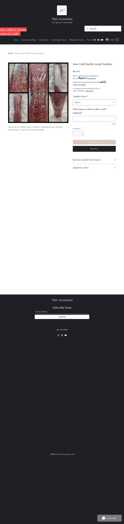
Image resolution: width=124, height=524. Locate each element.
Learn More (91, 78)
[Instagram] (98, 40)
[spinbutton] (78, 131)
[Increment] (82, 131)
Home (10, 53)
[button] (117, 40)
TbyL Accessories (62, 19)
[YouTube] (102, 40)
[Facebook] (95, 40)
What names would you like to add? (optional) (89, 109)
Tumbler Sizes (80, 94)
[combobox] (94, 100)
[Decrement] (74, 131)
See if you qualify (107, 82)
